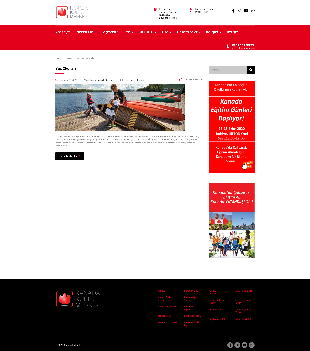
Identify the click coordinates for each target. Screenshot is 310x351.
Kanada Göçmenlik (167, 306)
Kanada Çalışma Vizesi (243, 311)
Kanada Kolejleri (243, 290)
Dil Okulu (146, 31)
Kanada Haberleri (244, 318)
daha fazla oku (68, 156)
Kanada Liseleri (165, 315)
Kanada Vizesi (191, 290)
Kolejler (212, 31)
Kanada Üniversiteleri (215, 292)
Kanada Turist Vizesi (165, 298)
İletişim (233, 31)
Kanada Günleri (216, 309)
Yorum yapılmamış (193, 79)
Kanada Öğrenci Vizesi (192, 298)
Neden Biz (84, 31)
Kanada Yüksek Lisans (216, 301)
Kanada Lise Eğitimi (190, 308)
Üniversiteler (187, 31)
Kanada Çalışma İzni (217, 320)
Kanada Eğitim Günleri (242, 301)
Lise (165, 31)
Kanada (161, 290)
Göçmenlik (109, 31)
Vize (126, 31)
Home (58, 57)
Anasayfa (63, 31)
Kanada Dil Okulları (167, 322)
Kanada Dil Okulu (192, 315)
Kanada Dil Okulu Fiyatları (192, 324)
